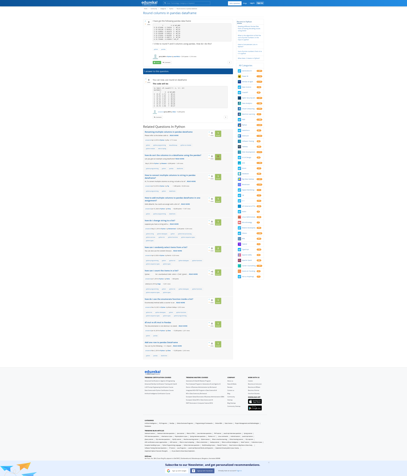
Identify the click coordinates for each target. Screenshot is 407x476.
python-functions (173, 237)
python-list (162, 237)
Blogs (245, 3)
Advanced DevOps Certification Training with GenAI (161, 384)
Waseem (164, 163)
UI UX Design (246, 157)
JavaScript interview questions (232, 433)
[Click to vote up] (145, 21)
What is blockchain (202, 442)
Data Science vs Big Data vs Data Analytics (241, 445)
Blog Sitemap (231, 403)
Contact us (230, 390)
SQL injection (249, 439)
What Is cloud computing (187, 442)
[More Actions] (229, 62)
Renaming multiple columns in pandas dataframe (169, 132)
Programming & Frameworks (204, 423)
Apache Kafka (247, 255)
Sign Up (260, 3)
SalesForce (246, 130)
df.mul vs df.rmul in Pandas (158, 322)
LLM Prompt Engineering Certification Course (159, 387)
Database (245, 174)
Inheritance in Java (166, 436)
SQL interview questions (163, 439)
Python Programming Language (171, 445)
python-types (150, 241)
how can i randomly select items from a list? (166, 247)
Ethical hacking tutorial (236, 439)
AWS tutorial (173, 442)
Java (243, 163)
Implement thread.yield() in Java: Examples (227, 448)
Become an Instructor (255, 384)
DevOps (172, 423)
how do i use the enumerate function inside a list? (169, 299)
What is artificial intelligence (230, 442)
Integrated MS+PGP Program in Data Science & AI (201, 390)
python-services (150, 237)
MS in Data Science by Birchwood (196, 393)
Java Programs (181, 448)
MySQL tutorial (176, 439)
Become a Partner (253, 390)
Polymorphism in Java (181, 436)
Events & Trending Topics (249, 271)
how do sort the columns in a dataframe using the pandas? (173, 155)
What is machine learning (219, 439)
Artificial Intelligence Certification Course (157, 393)
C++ (243, 201)
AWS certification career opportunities (156, 442)
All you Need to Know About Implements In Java (184, 451)
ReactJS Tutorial (222, 445)
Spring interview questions (198, 436)
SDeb (174, 112)
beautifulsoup (173, 145)
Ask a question (235, 3)
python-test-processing (185, 234)
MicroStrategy (247, 222)
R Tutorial (172, 448)
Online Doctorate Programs (185, 423)
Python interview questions (191, 445)
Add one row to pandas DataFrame (161, 342)
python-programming (159, 145)
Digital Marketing (248, 190)
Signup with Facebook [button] (205, 471)
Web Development (248, 152)
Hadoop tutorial (214, 442)
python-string (150, 234)
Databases (148, 426)
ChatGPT (245, 92)
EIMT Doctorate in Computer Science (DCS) (199, 403)
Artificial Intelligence (151, 423)
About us (230, 381)
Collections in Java (256, 442)
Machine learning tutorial (191, 439)
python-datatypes (162, 234)
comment (167, 62)
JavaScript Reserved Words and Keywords (200, 448)
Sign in (239, 471)
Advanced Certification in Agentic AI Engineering (160, 381)
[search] (165, 2)
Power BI (245, 76)
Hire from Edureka (254, 393)
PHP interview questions (152, 436)
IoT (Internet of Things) (249, 206)
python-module (150, 148)
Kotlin (244, 212)
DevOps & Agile (247, 82)
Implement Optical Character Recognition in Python (157, 451)
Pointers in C (211, 436)
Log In (252, 3)
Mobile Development (249, 228)
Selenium (245, 136)
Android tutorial (235, 436)
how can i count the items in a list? (161, 270)
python (156, 49)
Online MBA (218, 423)
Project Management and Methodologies (247, 423)
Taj (168, 186)
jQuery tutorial (149, 439)
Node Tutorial (245, 442)
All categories (245, 65)
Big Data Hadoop (248, 179)
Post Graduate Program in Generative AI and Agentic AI (203, 384)
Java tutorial (180, 433)
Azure (244, 168)
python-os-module (186, 145)
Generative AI (247, 71)
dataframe (180, 168)
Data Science (246, 87)
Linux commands (223, 436)
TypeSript (245, 249)
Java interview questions (204, 433)
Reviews (229, 387)
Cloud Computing (248, 109)
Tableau (245, 147)
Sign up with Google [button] (179, 471)
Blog (228, 393)
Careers (250, 381)
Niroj (169, 209)
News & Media (231, 384)
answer (157, 62)
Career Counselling (249, 266)
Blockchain (246, 184)
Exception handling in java (152, 445)
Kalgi (159, 284)
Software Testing (248, 141)
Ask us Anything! (248, 276)
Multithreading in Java (208, 445)
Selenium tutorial (150, 433)
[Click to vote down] (145, 24)
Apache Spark (247, 260)
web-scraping (162, 148)
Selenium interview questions (166, 433)
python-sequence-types (188, 237)
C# (243, 195)
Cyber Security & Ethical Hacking (249, 98)
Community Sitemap (233, 406)
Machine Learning (248, 114)
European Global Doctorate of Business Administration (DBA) (205, 397)
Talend (244, 244)
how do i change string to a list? (160, 220)
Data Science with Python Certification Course (159, 390)
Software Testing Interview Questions (156, 448)
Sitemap (230, 400)
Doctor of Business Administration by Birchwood (201, 387)
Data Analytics (247, 103)
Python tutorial (205, 439)
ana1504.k (177, 56)
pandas (163, 49)
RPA (243, 239)
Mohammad (172, 229)
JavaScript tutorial (247, 436)
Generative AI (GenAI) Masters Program (198, 381)
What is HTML (191, 433)
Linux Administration (249, 217)
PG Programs (163, 423)
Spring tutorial (248, 433)
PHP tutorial (217, 433)
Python (169, 56)
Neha (168, 279)
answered (161, 112)
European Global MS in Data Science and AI (199, 400)
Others (244, 233)
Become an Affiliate (254, 387)
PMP (243, 119)
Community (231, 397)
